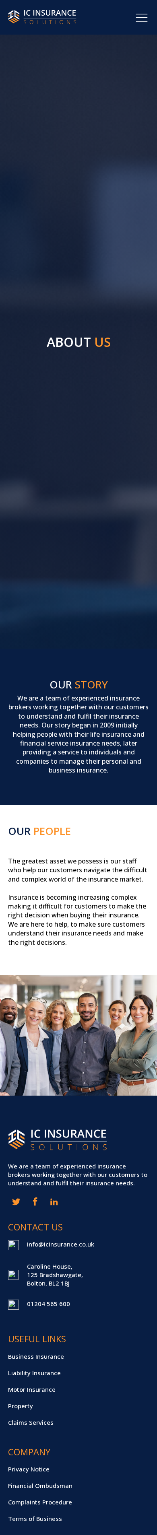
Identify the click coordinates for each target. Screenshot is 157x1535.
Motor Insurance (32, 1389)
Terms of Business (35, 1518)
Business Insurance (36, 1356)
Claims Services (31, 1422)
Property (20, 1406)
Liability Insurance (34, 1373)
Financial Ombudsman (40, 1485)
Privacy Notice (29, 1469)
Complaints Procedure (40, 1502)
